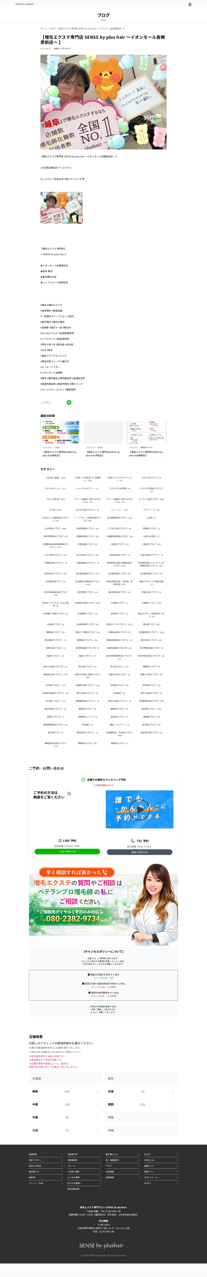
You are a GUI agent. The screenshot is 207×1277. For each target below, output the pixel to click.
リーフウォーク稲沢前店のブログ (87, 519)
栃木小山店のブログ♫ (55, 666)
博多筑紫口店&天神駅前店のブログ (119, 564)
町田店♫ (119, 693)
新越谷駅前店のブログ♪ (119, 640)
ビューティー (119, 509)
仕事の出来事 (151, 536)
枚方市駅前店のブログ (151, 647)
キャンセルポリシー (87, 488)
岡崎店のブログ (55, 632)
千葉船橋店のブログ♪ (87, 562)
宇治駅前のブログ (87, 613)
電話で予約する (140, 852)
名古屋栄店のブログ (119, 573)
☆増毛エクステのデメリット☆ (119, 479)
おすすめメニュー (55, 488)
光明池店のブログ (87, 544)
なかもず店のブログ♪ (87, 509)
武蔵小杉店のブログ (119, 674)
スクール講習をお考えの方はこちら (87, 500)
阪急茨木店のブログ (151, 732)
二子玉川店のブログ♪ (119, 528)
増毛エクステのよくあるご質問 (55, 604)
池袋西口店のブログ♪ (87, 685)
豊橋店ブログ (151, 716)
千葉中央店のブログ (119, 554)
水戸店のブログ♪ (55, 685)
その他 (55, 509)
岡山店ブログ (151, 624)
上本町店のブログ (55, 528)
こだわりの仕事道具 (119, 488)
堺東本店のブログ (151, 592)
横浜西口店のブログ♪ (55, 674)
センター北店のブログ (151, 499)
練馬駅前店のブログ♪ (87, 700)
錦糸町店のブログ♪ (87, 732)
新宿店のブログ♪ (87, 640)
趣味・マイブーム (119, 724)
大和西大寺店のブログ (87, 602)
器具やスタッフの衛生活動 (151, 582)
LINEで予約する (67, 851)
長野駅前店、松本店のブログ (119, 734)
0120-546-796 (113, 1211)
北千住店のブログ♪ (87, 554)
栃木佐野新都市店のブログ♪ (119, 657)
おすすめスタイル (151, 477)
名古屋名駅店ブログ (87, 573)
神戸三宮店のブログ (151, 693)
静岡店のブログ (87, 743)
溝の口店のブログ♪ (87, 693)
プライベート (151, 509)
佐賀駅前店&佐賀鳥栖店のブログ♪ (55, 545)
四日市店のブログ (87, 592)
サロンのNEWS (55, 499)
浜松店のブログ (151, 685)
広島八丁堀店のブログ (87, 632)
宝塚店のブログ (119, 613)
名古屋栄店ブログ (55, 581)
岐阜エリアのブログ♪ (119, 624)
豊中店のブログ (119, 716)
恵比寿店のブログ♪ (55, 640)
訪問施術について (87, 716)
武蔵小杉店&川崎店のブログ (87, 675)
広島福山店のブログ (119, 632)
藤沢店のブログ (151, 708)
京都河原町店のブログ (55, 536)
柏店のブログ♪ (55, 655)
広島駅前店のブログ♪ (151, 632)
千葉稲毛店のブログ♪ (55, 562)
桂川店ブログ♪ (119, 666)
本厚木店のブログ (55, 647)
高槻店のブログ (119, 743)
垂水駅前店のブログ (119, 592)
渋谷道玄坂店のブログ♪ (55, 693)
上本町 (151, 517)
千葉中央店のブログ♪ (151, 554)
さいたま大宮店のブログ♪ (151, 489)
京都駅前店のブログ (87, 536)
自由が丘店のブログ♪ (119, 700)
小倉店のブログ (55, 624)
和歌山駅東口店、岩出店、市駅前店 (119, 583)
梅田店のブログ (151, 666)
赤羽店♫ (87, 724)
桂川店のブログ (87, 666)
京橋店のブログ (151, 528)
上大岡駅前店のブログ (119, 517)
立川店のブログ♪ (55, 700)
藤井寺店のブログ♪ (55, 708)
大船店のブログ (119, 602)
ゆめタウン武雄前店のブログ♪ (55, 519)
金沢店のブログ (151, 724)
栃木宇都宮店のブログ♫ (151, 655)
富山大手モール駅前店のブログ (151, 615)
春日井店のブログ (151, 640)
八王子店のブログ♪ (55, 554)
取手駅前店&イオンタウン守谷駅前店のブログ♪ (151, 564)
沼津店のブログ (119, 685)
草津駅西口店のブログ (151, 700)
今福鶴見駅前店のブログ (119, 536)
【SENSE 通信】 (55, 477)
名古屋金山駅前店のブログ (87, 582)
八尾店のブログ (119, 544)
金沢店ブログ (55, 732)
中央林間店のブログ (87, 528)
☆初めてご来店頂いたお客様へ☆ (87, 479)
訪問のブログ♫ (55, 716)
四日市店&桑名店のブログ (55, 593)
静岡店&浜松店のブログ (55, 744)
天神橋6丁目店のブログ (55, 613)
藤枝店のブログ (87, 708)
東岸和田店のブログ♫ (87, 647)
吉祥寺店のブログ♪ (55, 573)
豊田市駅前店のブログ (55, 724)
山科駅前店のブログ (87, 624)
